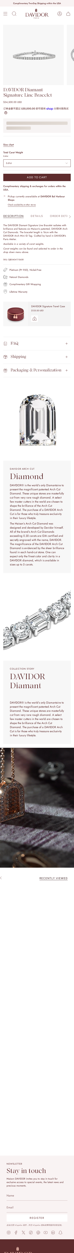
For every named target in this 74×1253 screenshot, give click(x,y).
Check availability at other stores (22, 204)
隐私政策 (44, 1225)
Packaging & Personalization (36, 370)
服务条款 (54, 1225)
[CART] (68, 13)
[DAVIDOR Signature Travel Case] (15, 314)
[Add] (34, 318)
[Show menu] (5, 13)
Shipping (18, 357)
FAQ (14, 343)
